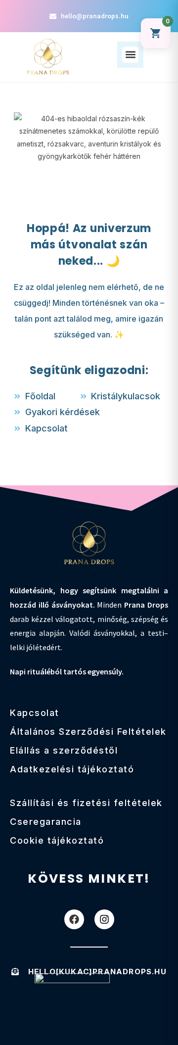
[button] (130, 55)
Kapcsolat (34, 713)
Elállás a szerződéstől (64, 750)
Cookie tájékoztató (57, 840)
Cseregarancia (46, 821)
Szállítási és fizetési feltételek (86, 803)
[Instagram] (104, 919)
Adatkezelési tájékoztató (72, 769)
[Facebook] (74, 919)
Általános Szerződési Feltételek (88, 731)
